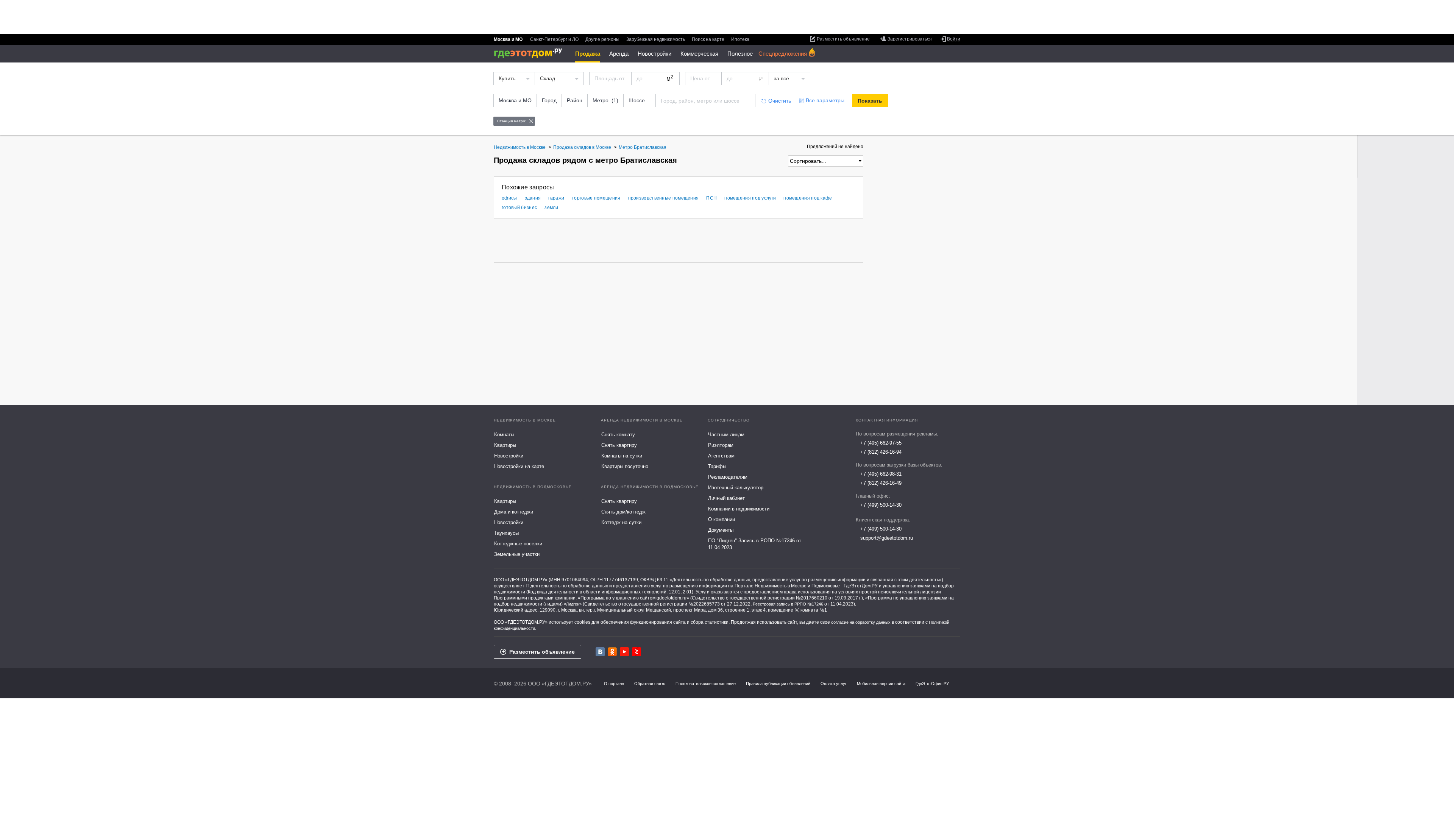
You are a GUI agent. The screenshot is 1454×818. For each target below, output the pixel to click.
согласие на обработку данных (861, 622)
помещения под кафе (807, 198)
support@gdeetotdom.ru (886, 538)
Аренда (619, 53)
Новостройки (654, 53)
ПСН (711, 198)
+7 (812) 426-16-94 (881, 452)
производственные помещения (663, 198)
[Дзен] (636, 651)
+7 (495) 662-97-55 (881, 443)
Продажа (587, 53)
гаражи (556, 198)
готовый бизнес (519, 207)
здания (533, 198)
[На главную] (531, 53)
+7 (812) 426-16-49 (881, 483)
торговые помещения (596, 198)
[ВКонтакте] (600, 651)
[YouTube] (624, 651)
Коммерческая (699, 53)
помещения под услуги (750, 198)
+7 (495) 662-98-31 (881, 474)
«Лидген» (573, 604)
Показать (870, 101)
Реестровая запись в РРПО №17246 (788, 604)
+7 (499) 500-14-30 (881, 505)
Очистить (779, 101)
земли (551, 207)
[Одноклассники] (612, 651)
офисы (509, 198)
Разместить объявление (542, 652)
